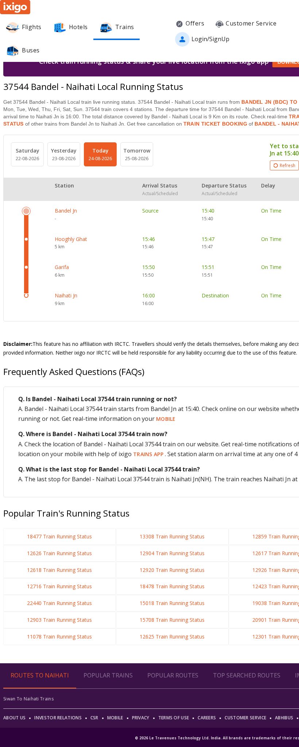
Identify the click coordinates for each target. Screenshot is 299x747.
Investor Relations (57, 718)
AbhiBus (284, 718)
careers (207, 718)
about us (14, 718)
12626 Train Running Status (59, 553)
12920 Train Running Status (172, 569)
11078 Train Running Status (59, 636)
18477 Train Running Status (59, 536)
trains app (149, 454)
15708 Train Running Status (172, 619)
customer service (245, 718)
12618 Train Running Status (59, 569)
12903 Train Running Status (59, 619)
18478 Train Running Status (172, 586)
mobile (166, 418)
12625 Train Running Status (172, 636)
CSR (94, 718)
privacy (141, 718)
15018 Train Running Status (172, 603)
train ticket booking (215, 124)
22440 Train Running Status (59, 603)
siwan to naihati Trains (28, 699)
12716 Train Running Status (59, 586)
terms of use (173, 718)
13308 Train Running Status (172, 536)
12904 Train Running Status (172, 553)
